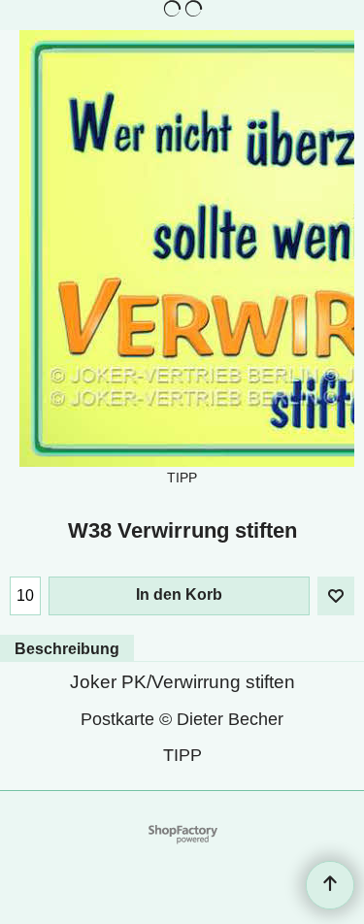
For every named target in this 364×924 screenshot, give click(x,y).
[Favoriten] (335, 596)
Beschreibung (67, 649)
